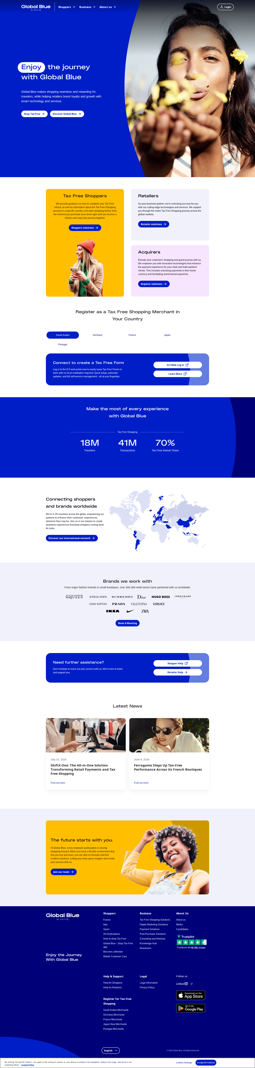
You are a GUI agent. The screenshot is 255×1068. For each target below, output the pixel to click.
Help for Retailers (112, 987)
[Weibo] (191, 983)
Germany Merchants (113, 1014)
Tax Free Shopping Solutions (155, 919)
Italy (105, 924)
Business (85, 7)
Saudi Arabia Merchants (115, 1010)
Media (179, 924)
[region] (127, 1063)
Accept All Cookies (206, 1062)
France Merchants (112, 1019)
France (107, 919)
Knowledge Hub (148, 943)
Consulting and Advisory (152, 938)
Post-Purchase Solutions (153, 934)
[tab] (62, 335)
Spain (106, 929)
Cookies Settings (184, 1062)
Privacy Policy (147, 987)
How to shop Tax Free (114, 938)
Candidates (182, 929)
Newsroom (145, 948)
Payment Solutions (150, 929)
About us (105, 7)
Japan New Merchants (115, 1024)
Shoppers (64, 7)
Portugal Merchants (113, 1029)
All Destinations (111, 934)
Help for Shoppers (112, 982)
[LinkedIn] (182, 983)
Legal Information (149, 982)
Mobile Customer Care (115, 956)
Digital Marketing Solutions (154, 924)
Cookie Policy (27, 1065)
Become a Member (113, 951)
